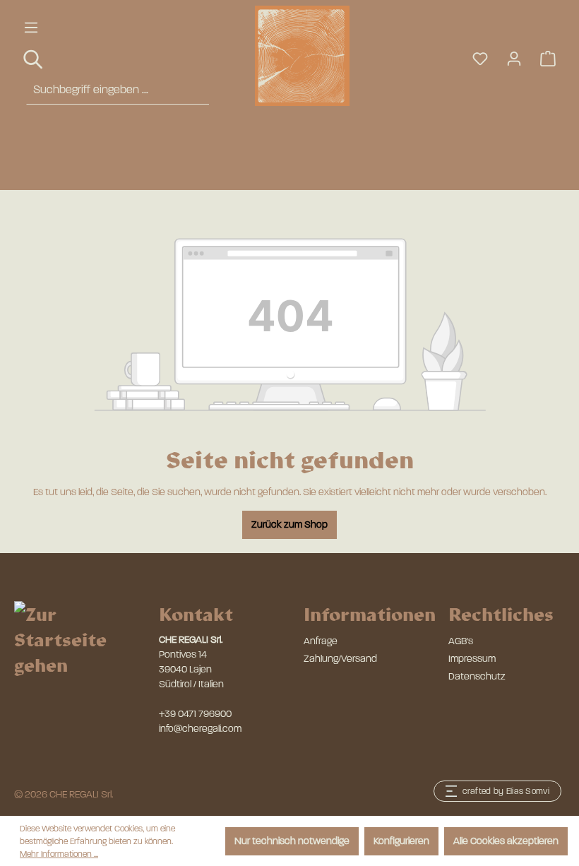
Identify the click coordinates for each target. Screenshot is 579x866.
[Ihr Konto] (514, 59)
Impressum (472, 659)
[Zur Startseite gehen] (282, 56)
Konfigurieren (401, 841)
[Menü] (31, 27)
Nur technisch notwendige (292, 841)
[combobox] (117, 90)
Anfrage (321, 641)
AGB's (460, 641)
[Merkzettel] (480, 59)
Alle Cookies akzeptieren (506, 841)
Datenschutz (477, 676)
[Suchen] (34, 59)
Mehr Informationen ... (59, 854)
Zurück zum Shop (289, 524)
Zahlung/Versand (340, 659)
